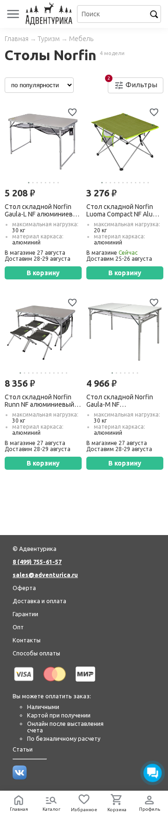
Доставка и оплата (39, 601)
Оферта (24, 587)
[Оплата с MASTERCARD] (54, 683)
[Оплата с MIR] (85, 683)
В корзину (43, 273)
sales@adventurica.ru (45, 574)
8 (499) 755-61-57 (37, 561)
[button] (29, 182)
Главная (16, 38)
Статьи (23, 749)
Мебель (81, 38)
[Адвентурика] (50, 14)
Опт (18, 627)
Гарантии (25, 614)
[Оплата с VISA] (24, 683)
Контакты (27, 640)
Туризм (49, 38)
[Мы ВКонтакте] (20, 777)
